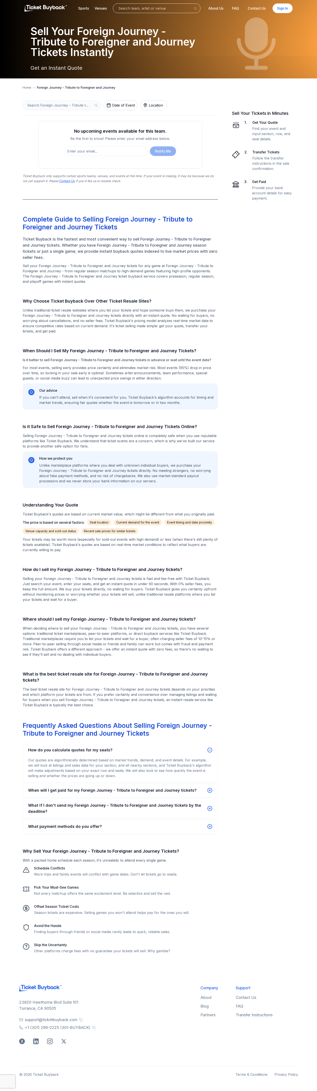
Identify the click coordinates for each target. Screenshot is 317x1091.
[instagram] (50, 1041)
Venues (101, 8)
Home (27, 87)
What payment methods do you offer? (65, 826)
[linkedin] (36, 1041)
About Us (215, 8)
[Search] (195, 8)
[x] (64, 1041)
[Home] (45, 8)
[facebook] (22, 1041)
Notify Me (163, 151)
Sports (83, 8)
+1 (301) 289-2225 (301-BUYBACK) (57, 1027)
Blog (204, 1006)
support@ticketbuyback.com (51, 1019)
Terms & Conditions (252, 1074)
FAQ (235, 8)
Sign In (282, 8)
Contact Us (257, 8)
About (206, 997)
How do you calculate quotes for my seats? (70, 750)
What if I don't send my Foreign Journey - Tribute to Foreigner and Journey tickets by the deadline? (114, 808)
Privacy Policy (286, 1074)
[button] (84, 8)
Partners (207, 1015)
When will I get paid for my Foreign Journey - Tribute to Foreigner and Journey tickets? (112, 790)
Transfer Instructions (254, 1015)
